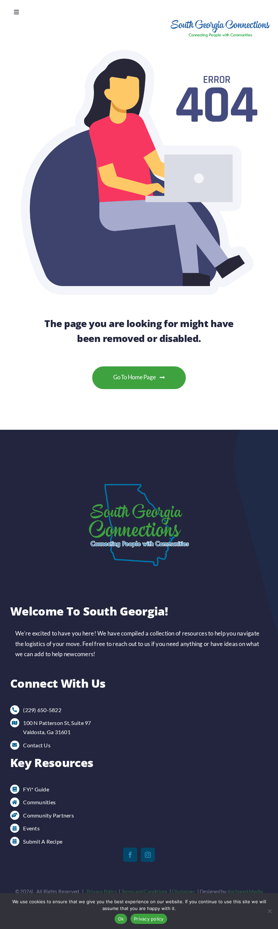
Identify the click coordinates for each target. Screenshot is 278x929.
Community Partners (48, 815)
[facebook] (130, 855)
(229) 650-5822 (42, 710)
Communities (39, 802)
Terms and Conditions (144, 891)
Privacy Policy (101, 891)
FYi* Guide (36, 789)
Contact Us (37, 745)
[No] (269, 911)
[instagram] (148, 855)
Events (31, 828)
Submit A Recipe (42, 841)
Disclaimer (183, 891)
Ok (121, 919)
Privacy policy (149, 919)
